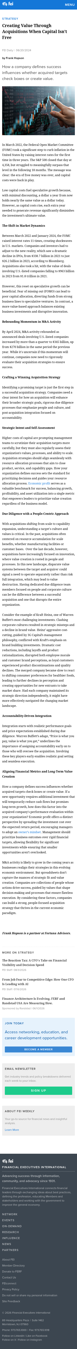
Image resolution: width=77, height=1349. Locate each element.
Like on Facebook (36, 1335)
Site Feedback (11, 1301)
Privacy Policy (10, 1289)
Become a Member (38, 1049)
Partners (10, 1250)
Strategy (10, 19)
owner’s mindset (29, 832)
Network (10, 1214)
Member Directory (13, 1265)
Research (10, 1232)
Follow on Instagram (30, 1339)
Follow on (8, 1339)
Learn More (12, 1130)
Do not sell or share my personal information (29, 1295)
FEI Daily (7, 50)
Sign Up (38, 1091)
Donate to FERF (12, 1271)
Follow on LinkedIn (13, 1335)
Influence (11, 1238)
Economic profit (39, 483)
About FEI (8, 1259)
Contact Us (9, 1277)
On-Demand (12, 1226)
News (6, 1244)
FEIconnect (9, 1283)
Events (8, 1220)
